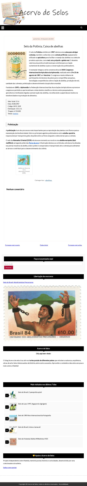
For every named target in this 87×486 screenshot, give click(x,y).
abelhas (48, 180)
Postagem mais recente (12, 245)
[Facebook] (22, 374)
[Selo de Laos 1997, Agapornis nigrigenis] (13, 407)
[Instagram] (5, 374)
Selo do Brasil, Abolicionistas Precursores (18, 282)
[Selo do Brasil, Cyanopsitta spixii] (13, 395)
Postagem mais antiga (75, 245)
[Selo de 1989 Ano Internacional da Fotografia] (13, 418)
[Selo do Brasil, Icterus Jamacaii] (13, 430)
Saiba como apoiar (10, 467)
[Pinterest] (11, 374)
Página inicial (44, 245)
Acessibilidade (63, 484)
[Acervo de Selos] (16, 371)
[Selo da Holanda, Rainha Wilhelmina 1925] (13, 442)
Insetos (15, 114)
